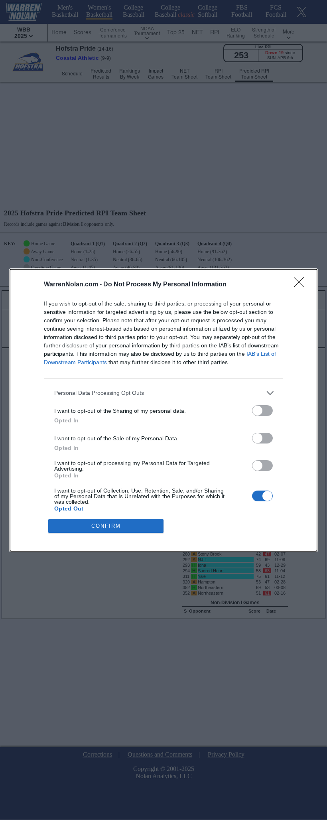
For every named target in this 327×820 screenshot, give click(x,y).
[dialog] (163, 410)
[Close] (301, 284)
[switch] (262, 410)
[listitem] (163, 393)
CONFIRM (106, 526)
